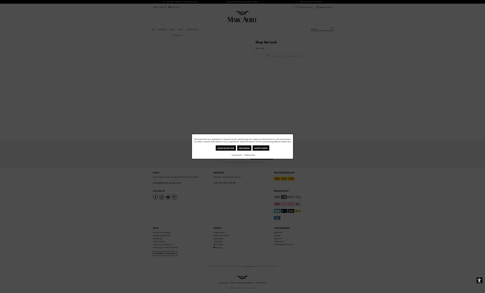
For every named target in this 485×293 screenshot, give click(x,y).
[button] (479, 280)
